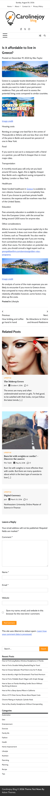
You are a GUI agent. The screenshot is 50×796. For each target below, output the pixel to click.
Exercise (5, 729)
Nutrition (5, 756)
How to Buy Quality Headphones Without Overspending (22, 704)
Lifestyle (15, 301)
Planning (5, 765)
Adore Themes (8, 792)
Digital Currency (12, 495)
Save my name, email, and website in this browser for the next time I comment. (24, 612)
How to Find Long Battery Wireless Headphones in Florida (22, 661)
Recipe (4, 769)
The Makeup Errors (14, 381)
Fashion (4, 738)
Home (9, 6)
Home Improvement (9, 747)
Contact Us (26, 6)
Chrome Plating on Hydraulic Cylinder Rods (17, 700)
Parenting (5, 760)
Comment (7, 537)
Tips (3, 774)
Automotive (6, 715)
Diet (3, 720)
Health (4, 742)
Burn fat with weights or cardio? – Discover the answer (21, 457)
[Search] (45, 36)
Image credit (7, 121)
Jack (5, 385)
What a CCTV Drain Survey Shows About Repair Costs (21, 695)
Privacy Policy (38, 6)
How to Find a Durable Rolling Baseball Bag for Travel (21, 665)
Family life (5, 733)
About (17, 6)
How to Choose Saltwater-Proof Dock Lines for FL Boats (22, 670)
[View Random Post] (40, 36)
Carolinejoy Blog (9, 789)
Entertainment (7, 724)
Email (5, 585)
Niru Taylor (37, 58)
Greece (30, 189)
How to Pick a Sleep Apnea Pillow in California (18, 690)
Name (5, 572)
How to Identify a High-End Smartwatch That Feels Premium (23, 674)
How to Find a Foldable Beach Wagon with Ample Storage (22, 679)
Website (5, 598)
